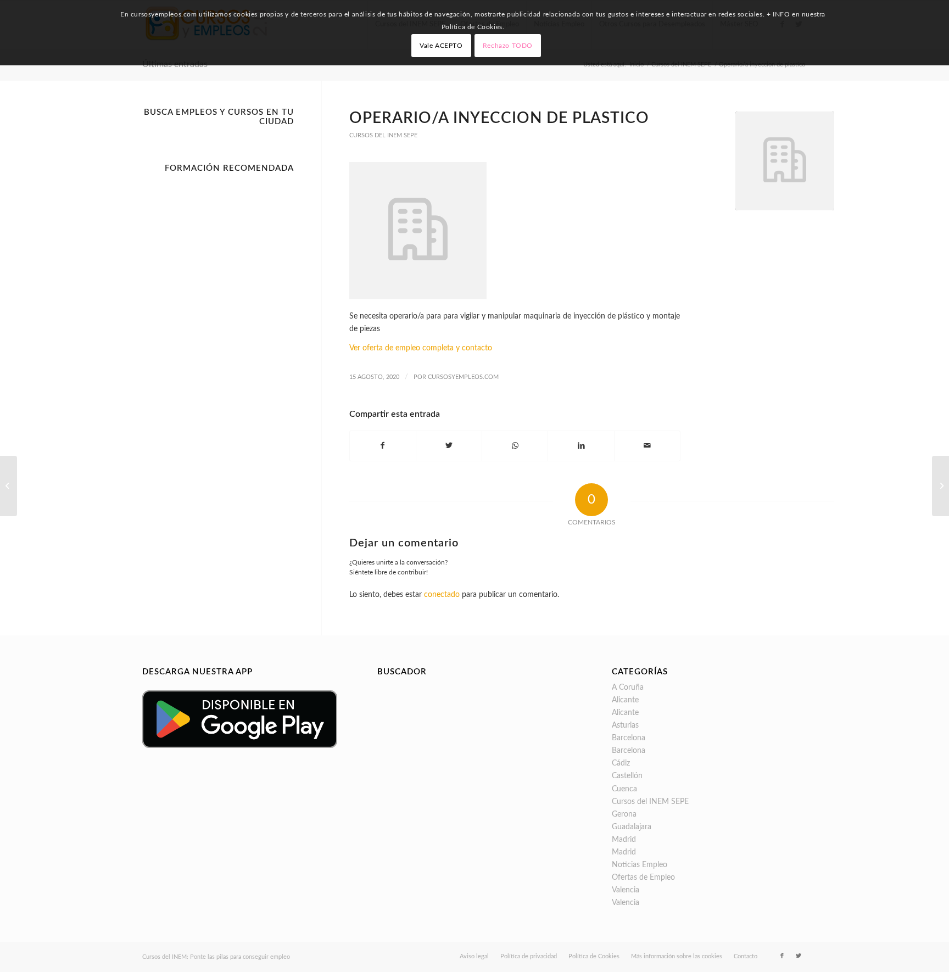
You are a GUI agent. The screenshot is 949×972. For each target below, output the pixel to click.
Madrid (624, 839)
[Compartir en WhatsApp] (515, 446)
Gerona (624, 814)
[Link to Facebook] (782, 956)
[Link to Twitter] (798, 956)
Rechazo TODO (508, 45)
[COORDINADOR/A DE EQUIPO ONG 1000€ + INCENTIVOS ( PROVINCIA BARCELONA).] (8, 486)
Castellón (627, 776)
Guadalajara (631, 827)
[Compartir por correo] (647, 446)
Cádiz (621, 763)
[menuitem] (474, 956)
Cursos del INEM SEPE (383, 135)
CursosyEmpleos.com (463, 377)
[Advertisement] (218, 342)
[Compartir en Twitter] (449, 446)
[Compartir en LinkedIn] (580, 446)
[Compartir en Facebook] (383, 446)
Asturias (625, 725)
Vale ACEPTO (441, 45)
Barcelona (628, 738)
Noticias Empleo (639, 865)
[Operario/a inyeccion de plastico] (784, 160)
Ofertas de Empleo (643, 877)
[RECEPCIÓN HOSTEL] (940, 486)
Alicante (625, 700)
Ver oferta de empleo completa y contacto (420, 348)
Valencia (625, 890)
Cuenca (624, 789)
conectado (442, 595)
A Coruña (628, 687)
